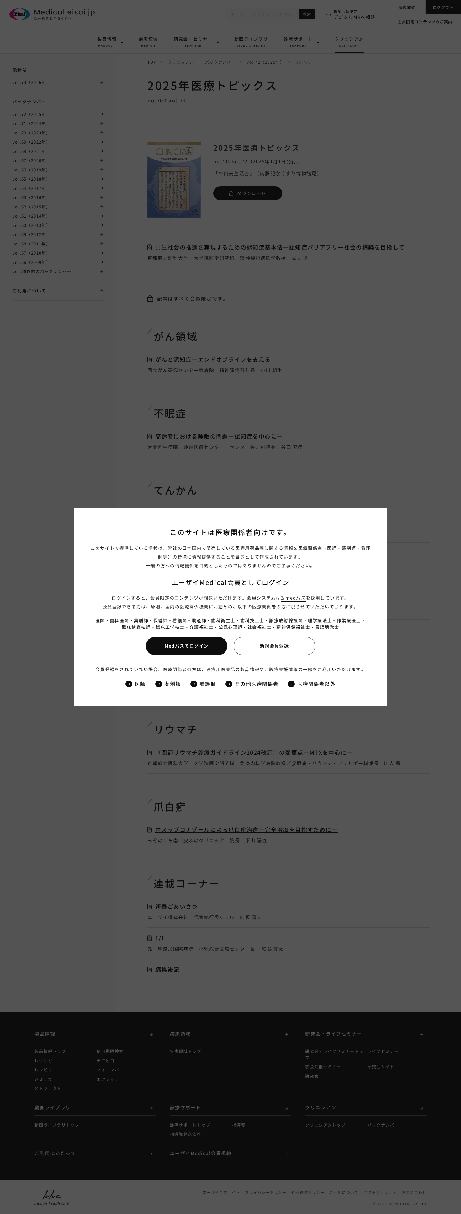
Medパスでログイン (187, 646)
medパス (295, 598)
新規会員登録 (274, 646)
